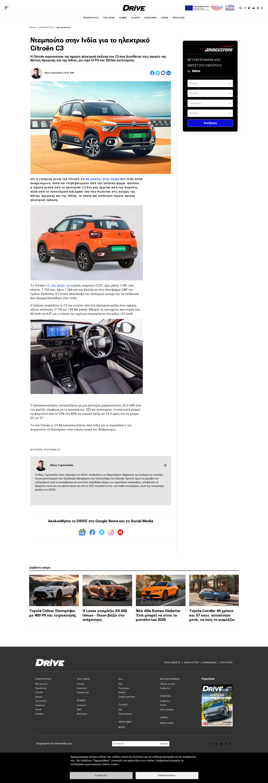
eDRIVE (164, 18)
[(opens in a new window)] (246, 8)
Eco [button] (120, 679)
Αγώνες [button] (81, 700)
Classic (135, 18)
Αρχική (32, 28)
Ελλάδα (39, 692)
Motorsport (82, 714)
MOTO (121, 727)
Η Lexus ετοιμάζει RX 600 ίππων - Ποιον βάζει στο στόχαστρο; (105, 615)
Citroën (37, 449)
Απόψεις (39, 714)
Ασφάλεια (40, 705)
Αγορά (38, 709)
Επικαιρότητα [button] (43, 679)
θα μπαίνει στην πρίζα (102, 179)
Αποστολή (82, 688)
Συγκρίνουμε (83, 692)
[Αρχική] (134, 8)
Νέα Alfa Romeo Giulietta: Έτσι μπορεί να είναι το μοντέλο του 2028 (158, 615)
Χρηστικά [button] (165, 696)
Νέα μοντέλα (63, 28)
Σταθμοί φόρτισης (126, 697)
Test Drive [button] (83, 679)
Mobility (122, 692)
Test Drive (109, 18)
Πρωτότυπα (41, 688)
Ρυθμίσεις (101, 775)
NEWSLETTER (191, 662)
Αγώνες (123, 18)
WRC (79, 709)
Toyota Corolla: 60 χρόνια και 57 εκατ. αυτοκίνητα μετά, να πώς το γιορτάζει (212, 615)
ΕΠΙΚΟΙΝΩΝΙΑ (209, 662)
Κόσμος (39, 697)
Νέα (120, 684)
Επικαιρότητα (90, 18)
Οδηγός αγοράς (167, 684)
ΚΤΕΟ (163, 705)
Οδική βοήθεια (167, 709)
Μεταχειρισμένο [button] (169, 679)
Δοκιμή (80, 684)
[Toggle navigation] (6, 8)
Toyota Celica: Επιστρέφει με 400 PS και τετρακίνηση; (52, 613)
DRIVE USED (179, 18)
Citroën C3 (53, 449)
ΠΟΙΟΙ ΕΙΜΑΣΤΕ (172, 662)
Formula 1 (82, 705)
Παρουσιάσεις (125, 714)
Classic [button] (123, 704)
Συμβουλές (165, 688)
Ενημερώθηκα (167, 775)
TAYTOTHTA (226, 662)
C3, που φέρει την (58, 285)
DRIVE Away (150, 18)
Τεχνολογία (40, 701)
